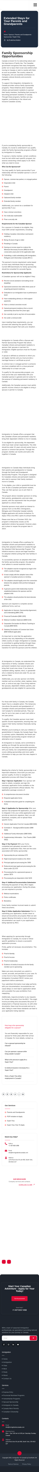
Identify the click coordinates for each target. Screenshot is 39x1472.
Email (10, 1150)
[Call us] (6, 1144)
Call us (11, 1143)
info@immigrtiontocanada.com (15, 1427)
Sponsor (11, 34)
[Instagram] (9, 1345)
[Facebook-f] (4, 1345)
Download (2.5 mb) (25, 1185)
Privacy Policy (26, 1464)
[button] (19, 1027)
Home (6, 34)
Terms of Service (13, 1464)
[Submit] (33, 1338)
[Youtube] (18, 1345)
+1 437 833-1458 (14, 1145)
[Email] (6, 1151)
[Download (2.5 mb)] (34, 1184)
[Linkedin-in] (13, 1345)
